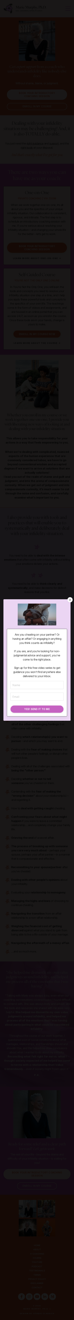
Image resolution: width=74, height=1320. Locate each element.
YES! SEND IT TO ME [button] (37, 709)
